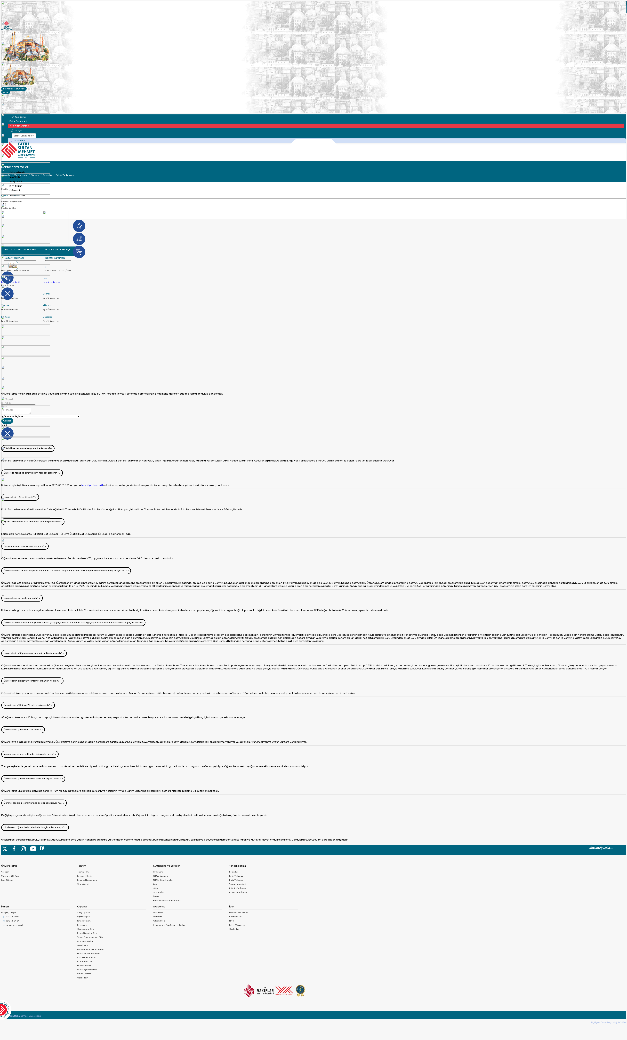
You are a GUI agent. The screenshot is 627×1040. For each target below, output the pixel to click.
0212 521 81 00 (12, 917)
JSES (155, 888)
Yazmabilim (158, 892)
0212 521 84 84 (12, 921)
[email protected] (52, 282)
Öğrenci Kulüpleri (85, 941)
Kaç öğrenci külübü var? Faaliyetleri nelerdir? (27, 705)
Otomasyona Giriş (85, 929)
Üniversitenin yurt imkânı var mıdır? (22, 729)
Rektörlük (233, 872)
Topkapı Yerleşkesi (237, 884)
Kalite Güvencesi (237, 925)
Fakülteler (158, 913)
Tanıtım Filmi (83, 872)
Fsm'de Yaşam (84, 921)
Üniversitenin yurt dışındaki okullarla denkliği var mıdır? (32, 778)
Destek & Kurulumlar (238, 913)
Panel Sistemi (235, 917)
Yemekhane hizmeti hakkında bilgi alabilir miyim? (29, 754)
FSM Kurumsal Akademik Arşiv (166, 900)
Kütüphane (158, 872)
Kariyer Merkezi (84, 965)
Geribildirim (82, 978)
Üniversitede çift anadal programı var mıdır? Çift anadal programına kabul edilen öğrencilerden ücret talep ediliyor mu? (65, 570)
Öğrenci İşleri (83, 917)
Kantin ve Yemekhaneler (88, 953)
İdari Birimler (7, 880)
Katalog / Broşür (84, 876)
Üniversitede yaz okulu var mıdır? (21, 598)
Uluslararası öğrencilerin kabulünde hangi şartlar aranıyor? (34, 827)
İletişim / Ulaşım (8, 913)
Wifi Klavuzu (82, 945)
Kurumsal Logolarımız (87, 880)
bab (155, 884)
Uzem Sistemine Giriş (87, 933)
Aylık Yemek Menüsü (86, 957)
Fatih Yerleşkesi (236, 876)
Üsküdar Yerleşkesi (237, 888)
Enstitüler (157, 917)
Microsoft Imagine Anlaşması (90, 949)
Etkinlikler (5, 92)
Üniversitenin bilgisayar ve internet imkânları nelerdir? (31, 680)
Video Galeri (83, 884)
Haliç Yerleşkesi (236, 880)
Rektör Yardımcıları (65, 175)
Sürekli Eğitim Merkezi (87, 970)
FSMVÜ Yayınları (160, 876)
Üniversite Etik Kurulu (11, 876)
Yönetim (5, 872)
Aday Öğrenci (83, 913)
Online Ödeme (84, 974)
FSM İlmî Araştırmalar (163, 880)
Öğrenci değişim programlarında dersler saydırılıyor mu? (33, 803)
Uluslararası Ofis (84, 961)
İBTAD (156, 896)
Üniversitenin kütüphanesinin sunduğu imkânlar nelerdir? (33, 653)
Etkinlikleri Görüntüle (14, 88)
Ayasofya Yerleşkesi (238, 892)
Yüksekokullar (159, 921)
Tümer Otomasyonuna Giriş (90, 937)
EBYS (231, 921)
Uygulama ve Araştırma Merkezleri (169, 925)
